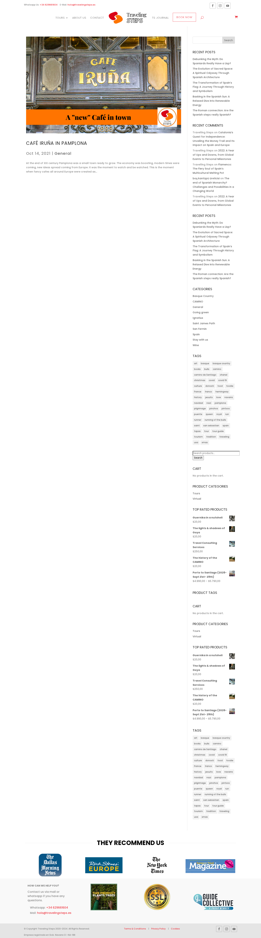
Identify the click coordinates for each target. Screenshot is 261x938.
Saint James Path (204, 323)
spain (226, 425)
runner (197, 419)
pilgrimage (200, 408)
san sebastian (211, 425)
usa (196, 442)
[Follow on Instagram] (220, 6)
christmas (199, 380)
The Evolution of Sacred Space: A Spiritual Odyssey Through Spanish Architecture (213, 73)
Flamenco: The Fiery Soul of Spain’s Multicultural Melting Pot (212, 169)
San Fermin (200, 329)
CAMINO (198, 301)
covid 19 (222, 380)
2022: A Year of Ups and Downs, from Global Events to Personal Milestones (213, 155)
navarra (228, 397)
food (220, 385)
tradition (211, 436)
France (197, 391)
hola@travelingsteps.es (81, 4)
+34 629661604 (49, 4)
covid (212, 380)
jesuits (209, 397)
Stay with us (200, 339)
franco (208, 391)
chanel (223, 374)
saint (197, 425)
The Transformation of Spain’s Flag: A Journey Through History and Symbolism (213, 87)
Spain (196, 334)
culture (198, 385)
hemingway (222, 391)
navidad (198, 402)
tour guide (218, 431)
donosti (209, 385)
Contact (97, 18)
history (198, 397)
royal (219, 414)
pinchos (213, 408)
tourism (198, 436)
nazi (208, 402)
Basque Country (203, 296)
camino (217, 369)
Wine (196, 345)
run (227, 414)
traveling (224, 436)
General (63, 153)
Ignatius (198, 318)
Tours (60, 18)
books (197, 369)
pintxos (226, 408)
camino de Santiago (205, 374)
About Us (79, 18)
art (195, 363)
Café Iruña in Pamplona (56, 143)
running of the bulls (215, 419)
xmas (205, 442)
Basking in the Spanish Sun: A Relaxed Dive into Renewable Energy (211, 101)
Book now (184, 17)
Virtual (197, 499)
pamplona (220, 402)
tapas (197, 431)
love (218, 397)
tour (206, 431)
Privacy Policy (158, 928)
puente (198, 414)
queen (209, 414)
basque (205, 363)
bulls (206, 369)
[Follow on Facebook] (213, 6)
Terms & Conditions (135, 928)
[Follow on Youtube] (228, 6)
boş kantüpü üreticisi (206, 178)
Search (198, 458)
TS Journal (160, 18)
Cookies (175, 928)
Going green (201, 312)
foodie (229, 385)
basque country (221, 363)
